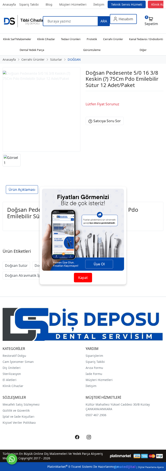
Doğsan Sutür (16, 265)
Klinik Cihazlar (13, 386)
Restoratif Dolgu (14, 356)
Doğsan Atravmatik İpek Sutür (29, 275)
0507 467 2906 (96, 415)
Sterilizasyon (12, 374)
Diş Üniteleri (12, 368)
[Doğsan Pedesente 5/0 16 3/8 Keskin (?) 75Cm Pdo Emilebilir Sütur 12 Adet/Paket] (41, 109)
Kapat (83, 277)
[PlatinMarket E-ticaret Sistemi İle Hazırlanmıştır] (120, 456)
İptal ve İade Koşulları (18, 416)
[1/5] (88, 96)
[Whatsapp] (11, 459)
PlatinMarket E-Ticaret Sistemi (70, 467)
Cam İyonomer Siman (18, 362)
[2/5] (91, 96)
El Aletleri (9, 380)
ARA (104, 21)
